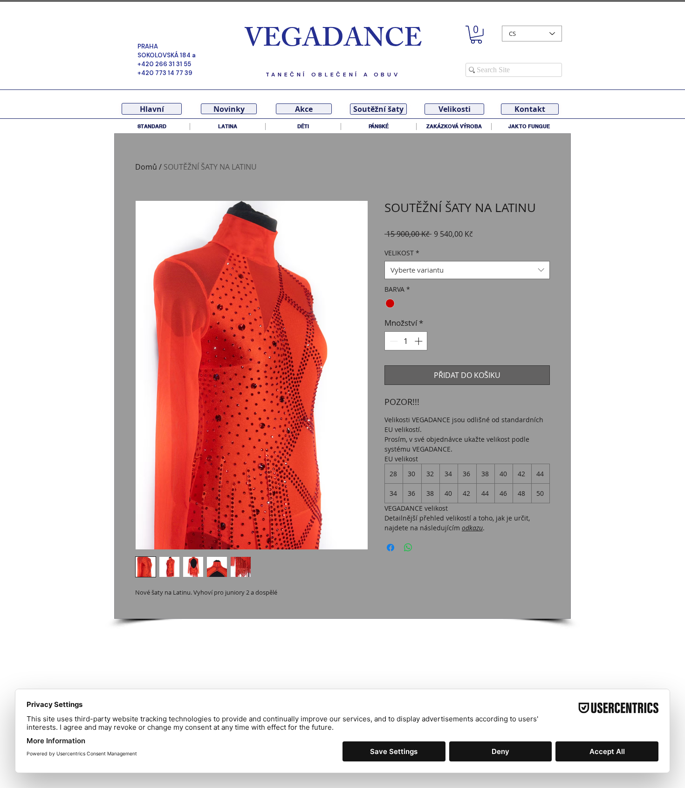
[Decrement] (393, 341)
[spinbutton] (406, 341)
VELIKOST (401, 252)
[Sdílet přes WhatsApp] (408, 547)
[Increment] (419, 341)
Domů (146, 167)
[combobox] (467, 270)
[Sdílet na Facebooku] (390, 547)
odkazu (472, 527)
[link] (476, 35)
